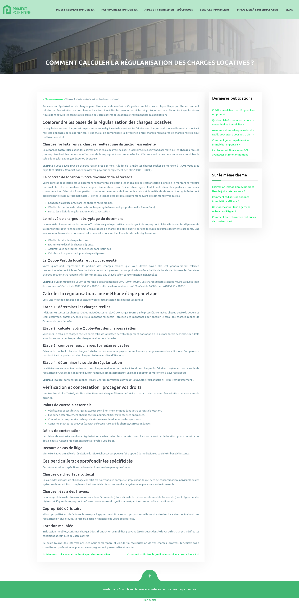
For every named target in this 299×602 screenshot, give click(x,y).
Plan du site (149, 599)
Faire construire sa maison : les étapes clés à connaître (78, 554)
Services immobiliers (215, 9)
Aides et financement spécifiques (168, 9)
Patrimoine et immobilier (119, 9)
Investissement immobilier (75, 9)
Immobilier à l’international (258, 9)
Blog (289, 9)
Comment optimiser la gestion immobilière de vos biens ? (161, 554)
